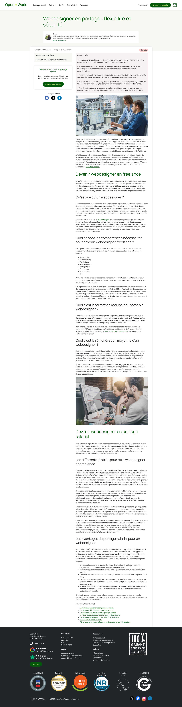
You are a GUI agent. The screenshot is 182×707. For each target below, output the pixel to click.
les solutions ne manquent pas (116, 331)
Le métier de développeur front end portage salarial (99, 617)
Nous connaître (67, 638)
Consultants (97, 658)
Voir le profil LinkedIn (60, 40)
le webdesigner (103, 219)
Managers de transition (101, 660)
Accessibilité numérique (70, 658)
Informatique (98, 653)
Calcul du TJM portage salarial (104, 642)
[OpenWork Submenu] (77, 5)
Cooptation (97, 645)
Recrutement (66, 645)
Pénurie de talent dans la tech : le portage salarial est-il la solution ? (105, 622)
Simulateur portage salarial (103, 640)
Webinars (84, 5)
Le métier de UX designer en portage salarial (96, 610)
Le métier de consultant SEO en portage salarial (98, 612)
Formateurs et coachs (101, 655)
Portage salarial (39, 5)
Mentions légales (67, 653)
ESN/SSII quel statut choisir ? (91, 619)
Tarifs (61, 5)
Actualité (64, 640)
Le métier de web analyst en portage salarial (97, 608)
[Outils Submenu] (55, 5)
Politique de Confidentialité (71, 656)
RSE (62, 642)
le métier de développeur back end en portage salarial (100, 615)
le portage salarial (93, 167)
